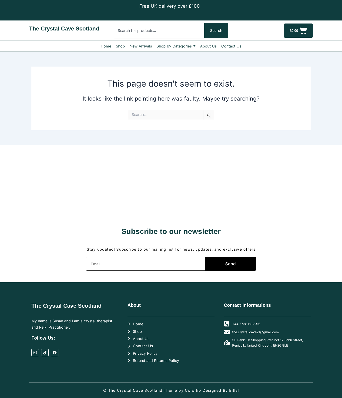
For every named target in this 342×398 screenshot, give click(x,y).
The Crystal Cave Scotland (64, 28)
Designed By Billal (221, 390)
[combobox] (159, 30)
